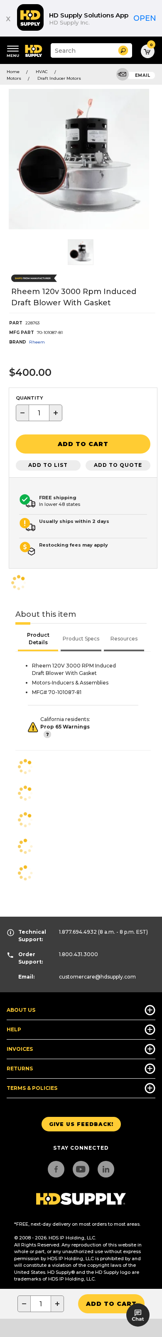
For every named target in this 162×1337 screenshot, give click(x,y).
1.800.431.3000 (78, 954)
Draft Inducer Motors (59, 78)
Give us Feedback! (81, 1124)
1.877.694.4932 (78, 932)
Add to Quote (118, 465)
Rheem (37, 342)
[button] (123, 50)
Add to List (48, 465)
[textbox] (39, 413)
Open (144, 18)
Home (13, 71)
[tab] (38, 639)
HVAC (42, 71)
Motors (14, 78)
